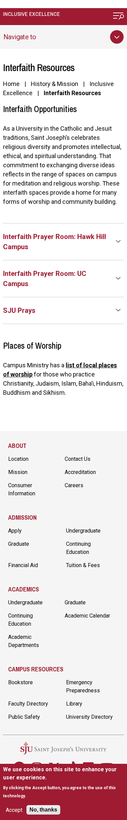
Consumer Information (21, 489)
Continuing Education (78, 548)
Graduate (18, 544)
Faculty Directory (28, 703)
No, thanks (43, 810)
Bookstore (20, 682)
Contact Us (77, 459)
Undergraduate (83, 530)
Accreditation (80, 472)
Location (18, 459)
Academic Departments (23, 641)
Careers (74, 485)
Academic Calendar (87, 615)
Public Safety (24, 717)
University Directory (89, 717)
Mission (17, 472)
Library (74, 703)
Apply (15, 530)
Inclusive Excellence (31, 14)
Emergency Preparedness (83, 686)
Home (11, 83)
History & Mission (54, 83)
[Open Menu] (118, 17)
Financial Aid (23, 565)
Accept (14, 810)
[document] (63, 782)
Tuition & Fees (83, 565)
